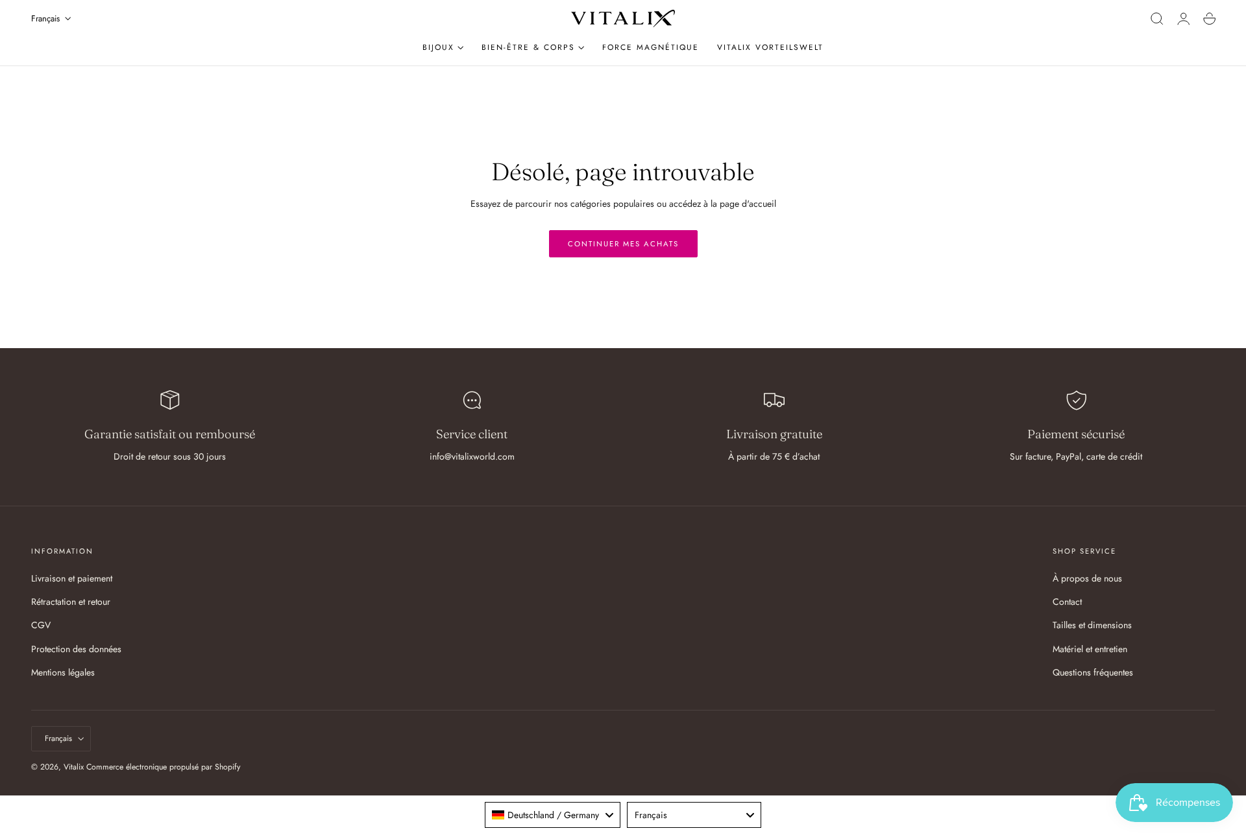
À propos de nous (1087, 578)
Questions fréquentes (1093, 671)
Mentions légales (63, 671)
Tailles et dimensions (1092, 624)
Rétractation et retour (70, 601)
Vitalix (74, 767)
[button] (1157, 18)
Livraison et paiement (71, 578)
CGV (41, 624)
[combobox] (552, 815)
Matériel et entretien (1090, 648)
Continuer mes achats (623, 244)
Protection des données (76, 648)
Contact (1067, 601)
